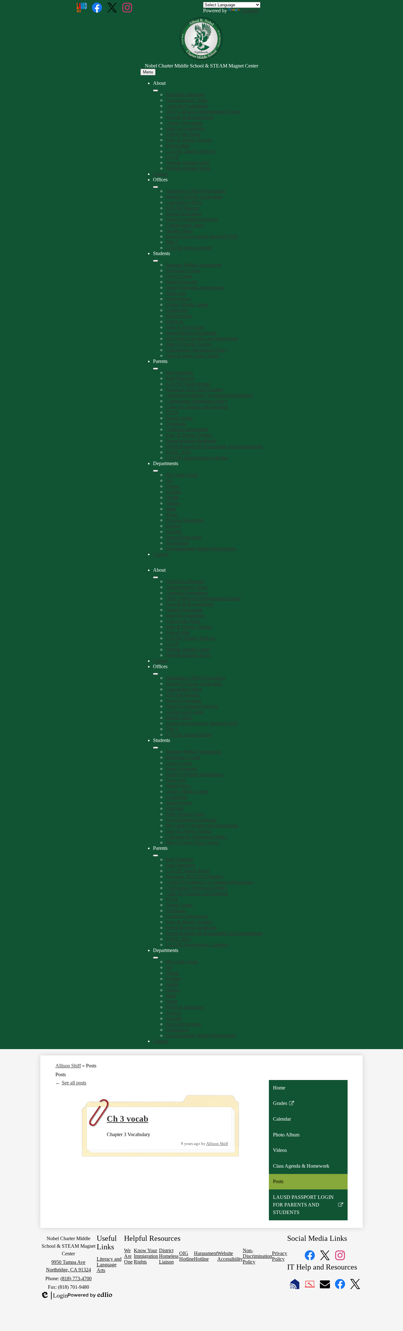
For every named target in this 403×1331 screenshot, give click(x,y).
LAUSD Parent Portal (188, 384)
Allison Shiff (68, 1065)
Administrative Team (186, 100)
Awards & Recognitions (189, 117)
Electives (175, 321)
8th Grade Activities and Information (202, 338)
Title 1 (172, 242)
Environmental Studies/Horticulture (201, 548)
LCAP (172, 157)
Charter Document (184, 123)
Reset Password (181, 281)
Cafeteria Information (187, 429)
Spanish (173, 531)
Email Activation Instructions (194, 287)
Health (172, 497)
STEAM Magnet (182, 208)
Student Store (179, 315)
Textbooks (176, 423)
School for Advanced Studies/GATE (202, 236)
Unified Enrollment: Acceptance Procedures (209, 395)
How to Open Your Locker (192, 355)
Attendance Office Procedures (195, 191)
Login (54, 1295)
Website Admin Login (187, 162)
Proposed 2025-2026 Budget (194, 389)
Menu (148, 72)
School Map (178, 145)
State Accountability (186, 128)
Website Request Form (188, 168)
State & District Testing (189, 140)
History (173, 503)
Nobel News (178, 298)
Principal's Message (185, 94)
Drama (172, 486)
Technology (177, 543)
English (173, 491)
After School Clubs (185, 327)
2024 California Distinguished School (203, 111)
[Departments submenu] (155, 471)
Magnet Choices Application (194, 196)
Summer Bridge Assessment (193, 264)
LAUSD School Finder (189, 247)
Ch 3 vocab (127, 1119)
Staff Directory (180, 378)
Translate (250, 10)
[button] (155, 577)
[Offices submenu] (155, 187)
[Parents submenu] (155, 369)
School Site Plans (183, 134)
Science (173, 525)
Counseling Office (184, 202)
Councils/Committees (187, 105)
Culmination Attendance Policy (197, 350)
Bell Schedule (179, 372)
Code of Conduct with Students (197, 406)
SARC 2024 (178, 452)
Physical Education (185, 520)
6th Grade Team (182, 474)
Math (171, 508)
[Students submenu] (155, 261)
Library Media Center (187, 304)
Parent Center (179, 418)
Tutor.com (176, 293)
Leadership (177, 310)
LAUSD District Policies (190, 151)
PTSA (172, 412)
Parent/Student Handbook (191, 333)
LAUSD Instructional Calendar (197, 457)
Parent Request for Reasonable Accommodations (214, 446)
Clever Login (179, 276)
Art (169, 480)
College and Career (185, 225)
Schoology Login (183, 270)
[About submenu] (155, 90)
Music (172, 514)
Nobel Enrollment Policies (192, 219)
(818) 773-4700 (76, 1278)
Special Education (184, 213)
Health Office (179, 230)
